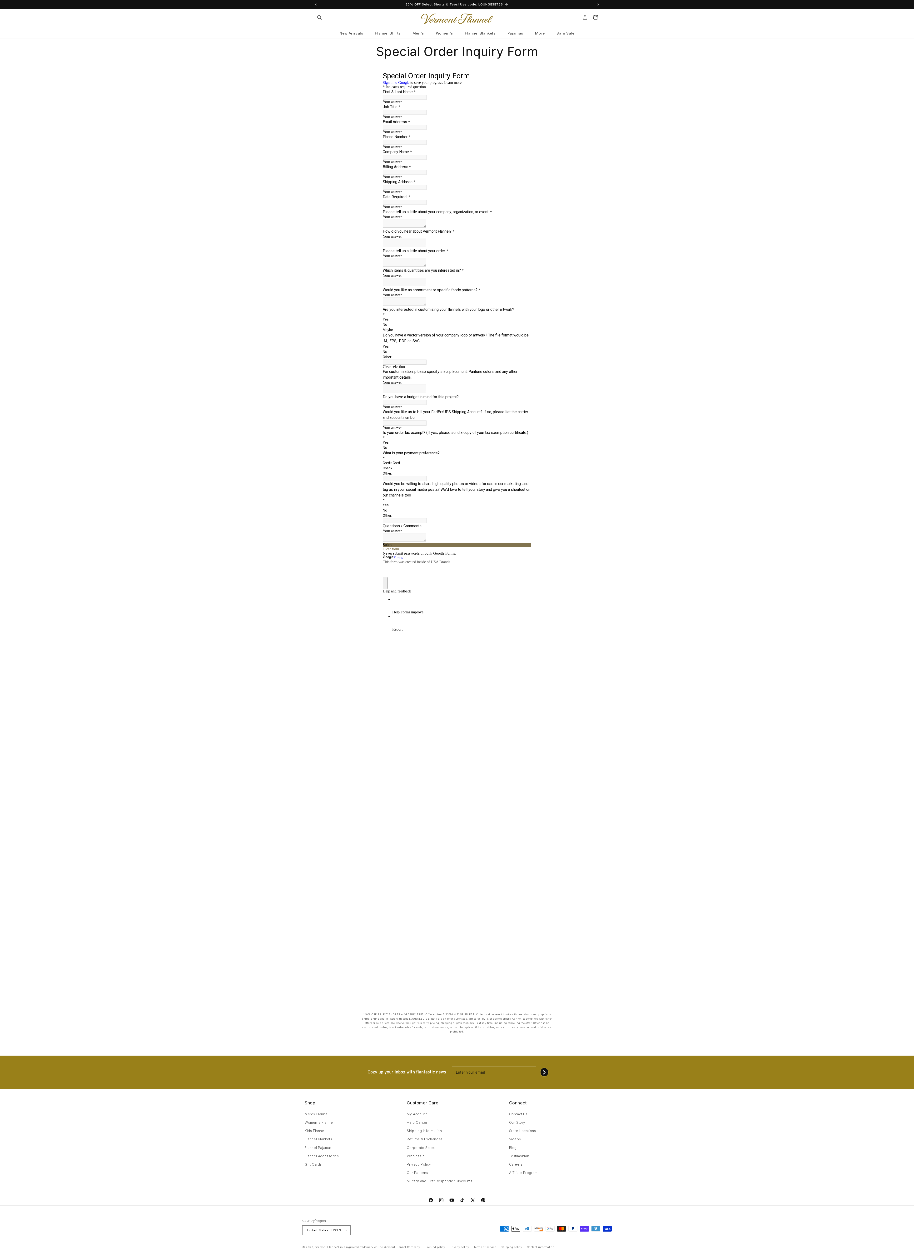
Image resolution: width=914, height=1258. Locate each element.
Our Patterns (417, 1173)
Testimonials (519, 1156)
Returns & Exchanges (424, 1139)
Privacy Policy (419, 1164)
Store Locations (522, 1131)
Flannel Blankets (318, 1139)
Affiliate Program (523, 1173)
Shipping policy (511, 1247)
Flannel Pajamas (318, 1148)
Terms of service (485, 1247)
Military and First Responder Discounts (439, 1181)
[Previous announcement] (316, 4)
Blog (513, 1148)
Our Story (517, 1122)
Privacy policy (459, 1247)
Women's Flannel (319, 1122)
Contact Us (518, 1114)
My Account (417, 1114)
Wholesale (416, 1156)
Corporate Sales (421, 1148)
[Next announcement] (598, 4)
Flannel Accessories (322, 1156)
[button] (319, 17)
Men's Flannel (316, 1114)
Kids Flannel (315, 1131)
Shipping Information (424, 1131)
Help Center (417, 1122)
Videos (515, 1139)
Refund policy (436, 1247)
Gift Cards (313, 1164)
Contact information (540, 1247)
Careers (516, 1164)
